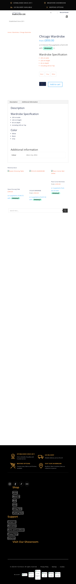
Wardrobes (15, 32)
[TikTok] (21, 484)
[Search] (65, 211)
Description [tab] (14, 102)
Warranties (12, 526)
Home (9, 32)
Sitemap (54, 567)
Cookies (62, 567)
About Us (16, 496)
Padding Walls (18, 513)
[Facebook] (15, 484)
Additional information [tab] (30, 102)
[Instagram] (10, 484)
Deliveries (11, 538)
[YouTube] (27, 484)
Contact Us (12, 522)
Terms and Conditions (16, 530)
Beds (14, 500)
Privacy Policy (13, 534)
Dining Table (17, 509)
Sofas (15, 505)
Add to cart (55, 84)
